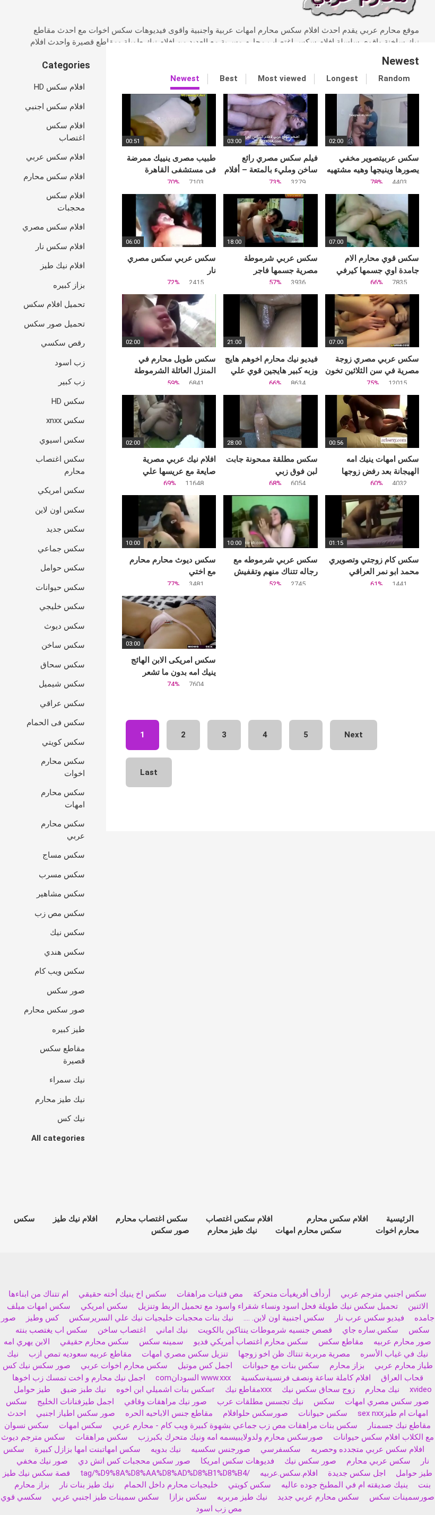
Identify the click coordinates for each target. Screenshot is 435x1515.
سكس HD (68, 401)
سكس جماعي (61, 548)
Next (353, 734)
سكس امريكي (61, 490)
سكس (324, 1401)
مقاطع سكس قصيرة (62, 1054)
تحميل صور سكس (54, 324)
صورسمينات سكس (401, 1497)
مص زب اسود (219, 1508)
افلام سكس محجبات (65, 202)
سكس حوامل (62, 567)
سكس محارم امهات (63, 798)
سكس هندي (64, 952)
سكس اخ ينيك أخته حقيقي (123, 1294)
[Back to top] (400, 1483)
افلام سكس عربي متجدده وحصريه (367, 1449)
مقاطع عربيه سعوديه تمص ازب (80, 1354)
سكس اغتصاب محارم (60, 465)
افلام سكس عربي (55, 157)
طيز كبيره (68, 1029)
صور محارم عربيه (402, 1341)
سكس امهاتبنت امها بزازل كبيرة (86, 1449)
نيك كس (71, 1118)
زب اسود (70, 362)
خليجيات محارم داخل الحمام (171, 1485)
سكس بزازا (188, 1497)
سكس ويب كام (59, 971)
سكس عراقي (62, 703)
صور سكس (66, 991)
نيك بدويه (166, 1449)
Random (394, 78)
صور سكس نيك (310, 1461)
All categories (58, 1138)
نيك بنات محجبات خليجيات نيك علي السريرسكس (151, 1318)
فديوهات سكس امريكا (237, 1461)
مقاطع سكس (340, 1341)
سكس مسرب (62, 874)
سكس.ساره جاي (370, 1330)
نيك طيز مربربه (242, 1497)
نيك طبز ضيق (83, 1389)
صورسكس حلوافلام (255, 1413)
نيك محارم (382, 1389)
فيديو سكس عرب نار (369, 1318)
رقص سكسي (63, 343)
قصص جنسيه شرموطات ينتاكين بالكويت (265, 1330)
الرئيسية (400, 1218)
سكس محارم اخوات (63, 767)
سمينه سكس (161, 1341)
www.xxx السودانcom (193, 1377)
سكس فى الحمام (56, 722)
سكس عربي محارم (378, 1461)
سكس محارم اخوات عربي (124, 1365)
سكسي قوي (21, 1497)
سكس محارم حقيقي (94, 1341)
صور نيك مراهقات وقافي (165, 1401)
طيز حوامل (32, 1389)
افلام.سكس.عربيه (289, 1473)
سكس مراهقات (101, 1437)
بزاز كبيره (69, 285)
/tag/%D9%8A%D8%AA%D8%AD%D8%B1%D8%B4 (165, 1473)
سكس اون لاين (60, 510)
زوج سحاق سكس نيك (318, 1389)
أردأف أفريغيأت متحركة (291, 1294)
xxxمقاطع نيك (248, 1389)
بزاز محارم (346, 1365)
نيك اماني (172, 1330)
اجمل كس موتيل (205, 1365)
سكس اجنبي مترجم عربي (384, 1294)
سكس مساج (63, 855)
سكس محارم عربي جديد (318, 1497)
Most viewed (282, 78)
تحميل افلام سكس (54, 304)
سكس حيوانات (60, 587)
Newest (184, 78)
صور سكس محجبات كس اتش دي (134, 1461)
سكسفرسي (280, 1449)
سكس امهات (80, 1425)
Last (149, 772)
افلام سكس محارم (54, 176)
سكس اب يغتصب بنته (51, 1330)
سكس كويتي (63, 742)
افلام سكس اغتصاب (65, 132)
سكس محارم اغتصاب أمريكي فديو (251, 1341)
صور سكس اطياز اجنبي (75, 1413)
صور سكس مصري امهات (387, 1401)
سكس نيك (67, 932)
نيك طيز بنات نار (86, 1485)
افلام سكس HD (59, 87)
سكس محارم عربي (63, 830)
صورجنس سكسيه (220, 1449)
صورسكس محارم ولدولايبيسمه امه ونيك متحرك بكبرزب (230, 1437)
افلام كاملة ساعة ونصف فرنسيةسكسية (306, 1377)
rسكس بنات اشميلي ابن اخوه (165, 1389)
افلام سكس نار (60, 246)
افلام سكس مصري (53, 227)
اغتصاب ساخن (122, 1330)
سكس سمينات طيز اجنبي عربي (105, 1497)
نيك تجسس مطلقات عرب (260, 1401)
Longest (342, 78)
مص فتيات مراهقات (210, 1294)
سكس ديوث (64, 626)
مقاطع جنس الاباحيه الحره (169, 1413)
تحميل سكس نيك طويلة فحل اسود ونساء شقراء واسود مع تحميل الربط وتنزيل (268, 1306)
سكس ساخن (63, 645)
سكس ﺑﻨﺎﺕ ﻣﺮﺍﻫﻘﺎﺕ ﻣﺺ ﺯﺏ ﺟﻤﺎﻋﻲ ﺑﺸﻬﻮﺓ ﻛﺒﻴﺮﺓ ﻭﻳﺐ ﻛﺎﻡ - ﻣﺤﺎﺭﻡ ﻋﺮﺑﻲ (235, 1425)
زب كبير (71, 381)
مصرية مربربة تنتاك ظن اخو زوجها (294, 1354)
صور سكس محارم (54, 1010)
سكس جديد (65, 529)
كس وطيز (42, 1318)
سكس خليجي (62, 606)
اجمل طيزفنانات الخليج (75, 1401)
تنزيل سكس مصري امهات (185, 1354)
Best (229, 78)
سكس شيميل (62, 684)
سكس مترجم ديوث (33, 1437)
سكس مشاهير (61, 894)
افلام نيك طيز (62, 265)
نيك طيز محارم (60, 1099)
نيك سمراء (67, 1080)
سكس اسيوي (62, 440)
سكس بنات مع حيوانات (280, 1365)
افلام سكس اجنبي (55, 106)
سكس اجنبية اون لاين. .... (284, 1318)
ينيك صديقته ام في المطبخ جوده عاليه (344, 1485)
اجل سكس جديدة (357, 1473)
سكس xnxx (65, 420)
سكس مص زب (59, 913)
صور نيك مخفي (42, 1461)
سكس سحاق (62, 665)
